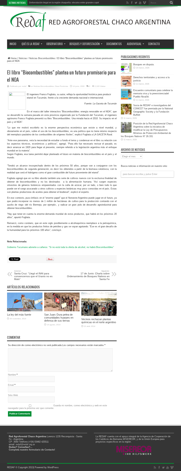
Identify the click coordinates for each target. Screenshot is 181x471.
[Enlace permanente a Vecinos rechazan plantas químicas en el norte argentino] (99, 315)
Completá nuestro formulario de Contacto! (32, 449)
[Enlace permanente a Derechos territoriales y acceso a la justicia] (126, 85)
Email (11, 385)
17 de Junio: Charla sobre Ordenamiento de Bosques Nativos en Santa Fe (88, 275)
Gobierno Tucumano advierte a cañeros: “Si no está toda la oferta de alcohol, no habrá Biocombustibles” (60, 247)
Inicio (13, 44)
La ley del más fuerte (19, 314)
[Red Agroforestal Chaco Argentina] (90, 30)
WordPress (53, 467)
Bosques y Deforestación (84, 44)
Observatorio (54, 44)
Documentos (114, 44)
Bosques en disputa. (143, 64)
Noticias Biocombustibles (42, 58)
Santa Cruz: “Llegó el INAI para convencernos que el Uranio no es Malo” (33, 275)
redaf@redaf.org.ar (25, 444)
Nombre (12, 374)
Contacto (154, 44)
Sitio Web (13, 395)
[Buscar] (171, 2)
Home (14, 58)
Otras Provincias (61, 86)
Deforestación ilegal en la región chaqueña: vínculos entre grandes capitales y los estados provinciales (78, 2)
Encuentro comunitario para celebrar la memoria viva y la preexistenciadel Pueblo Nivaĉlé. (153, 93)
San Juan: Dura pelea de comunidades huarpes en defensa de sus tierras (58, 317)
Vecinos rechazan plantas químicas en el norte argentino (98, 321)
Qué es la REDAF (31, 44)
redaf (24, 86)
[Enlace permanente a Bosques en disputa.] (126, 72)
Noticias (23, 58)
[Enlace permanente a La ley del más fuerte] (24, 310)
